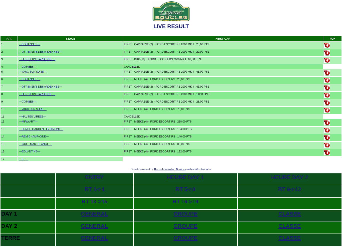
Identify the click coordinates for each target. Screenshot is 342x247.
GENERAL (94, 214)
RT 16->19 (185, 201)
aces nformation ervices (170, 169)
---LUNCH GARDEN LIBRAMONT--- (41, 128)
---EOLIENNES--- (29, 44)
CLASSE (289, 214)
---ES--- (23, 158)
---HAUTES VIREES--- (32, 116)
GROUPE (186, 214)
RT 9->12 (289, 189)
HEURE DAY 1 (185, 177)
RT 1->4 (94, 189)
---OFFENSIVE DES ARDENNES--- (40, 51)
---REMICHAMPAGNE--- (34, 136)
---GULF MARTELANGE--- (35, 143)
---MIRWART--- (28, 121)
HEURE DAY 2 (289, 177)
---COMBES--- (28, 66)
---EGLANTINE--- (29, 151)
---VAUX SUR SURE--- (33, 71)
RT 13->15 (94, 201)
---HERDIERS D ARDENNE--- (37, 59)
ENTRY (94, 177)
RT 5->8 (185, 189)
